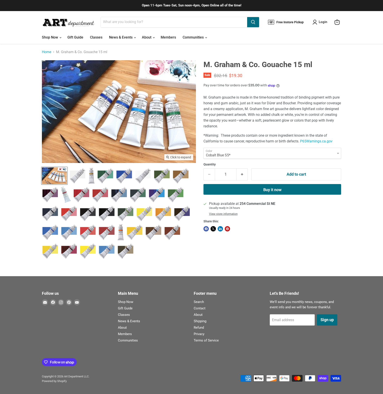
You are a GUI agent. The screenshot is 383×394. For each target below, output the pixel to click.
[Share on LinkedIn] (220, 228)
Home (46, 52)
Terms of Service (206, 340)
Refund (199, 328)
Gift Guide (75, 37)
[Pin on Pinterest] (227, 228)
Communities (194, 37)
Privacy (199, 334)
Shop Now (50, 37)
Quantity (209, 164)
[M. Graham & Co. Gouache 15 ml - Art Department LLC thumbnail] (54, 175)
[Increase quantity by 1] (242, 174)
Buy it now (272, 189)
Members (168, 37)
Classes (96, 37)
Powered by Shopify (54, 381)
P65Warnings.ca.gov (316, 141)
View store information (223, 213)
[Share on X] (213, 228)
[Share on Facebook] (206, 228)
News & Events (121, 37)
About (147, 37)
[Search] (253, 22)
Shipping (200, 321)
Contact (199, 308)
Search (199, 302)
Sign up (327, 319)
